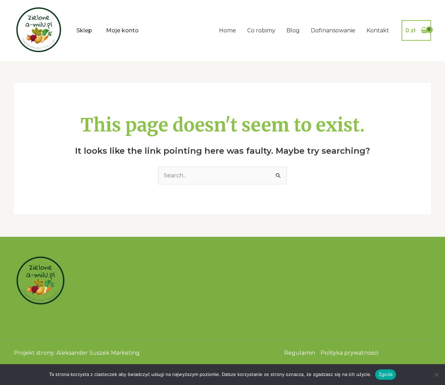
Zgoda (386, 374)
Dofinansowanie (333, 30)
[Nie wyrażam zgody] (436, 374)
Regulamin (299, 353)
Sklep (84, 30)
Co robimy (261, 30)
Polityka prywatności (349, 353)
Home (227, 30)
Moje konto (122, 30)
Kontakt (377, 30)
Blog (293, 30)
